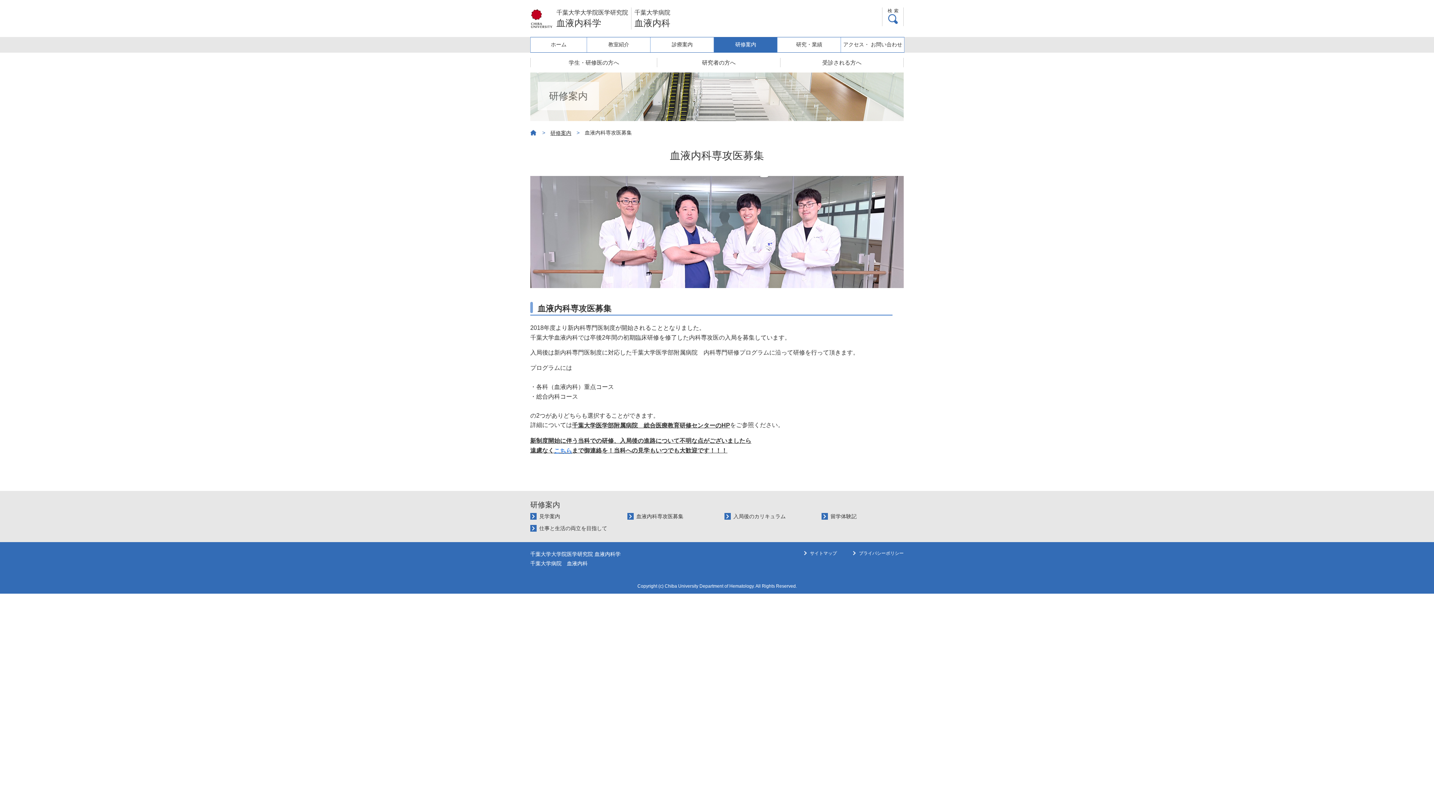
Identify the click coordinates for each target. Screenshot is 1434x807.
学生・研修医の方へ (594, 62)
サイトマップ (823, 553)
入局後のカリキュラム (759, 516)
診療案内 (682, 44)
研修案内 (745, 44)
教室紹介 (618, 44)
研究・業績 (809, 44)
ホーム (559, 44)
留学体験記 (844, 516)
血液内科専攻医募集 (659, 516)
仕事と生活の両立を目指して (573, 528)
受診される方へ (842, 62)
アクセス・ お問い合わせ (872, 44)
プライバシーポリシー (881, 553)
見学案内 (549, 516)
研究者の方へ (719, 62)
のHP (651, 425)
